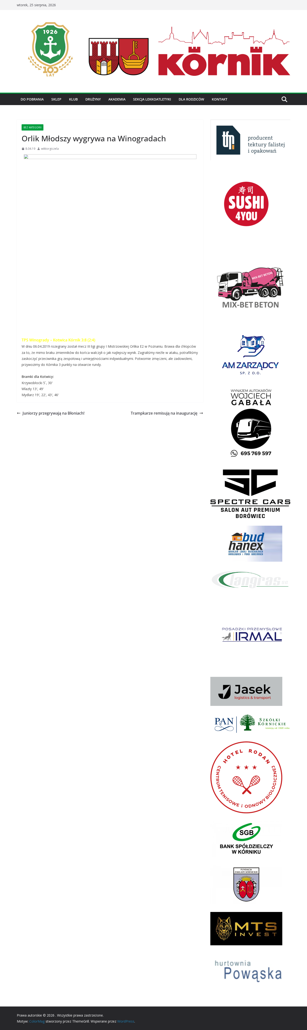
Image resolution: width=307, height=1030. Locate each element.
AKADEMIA (116, 99)
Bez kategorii (32, 127)
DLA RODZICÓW (191, 99)
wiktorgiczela (50, 149)
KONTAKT (219, 99)
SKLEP (56, 99)
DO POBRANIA (32, 99)
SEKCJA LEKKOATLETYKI (152, 99)
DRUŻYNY (93, 99)
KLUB (73, 99)
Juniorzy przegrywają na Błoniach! (53, 413)
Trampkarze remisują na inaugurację (164, 413)
